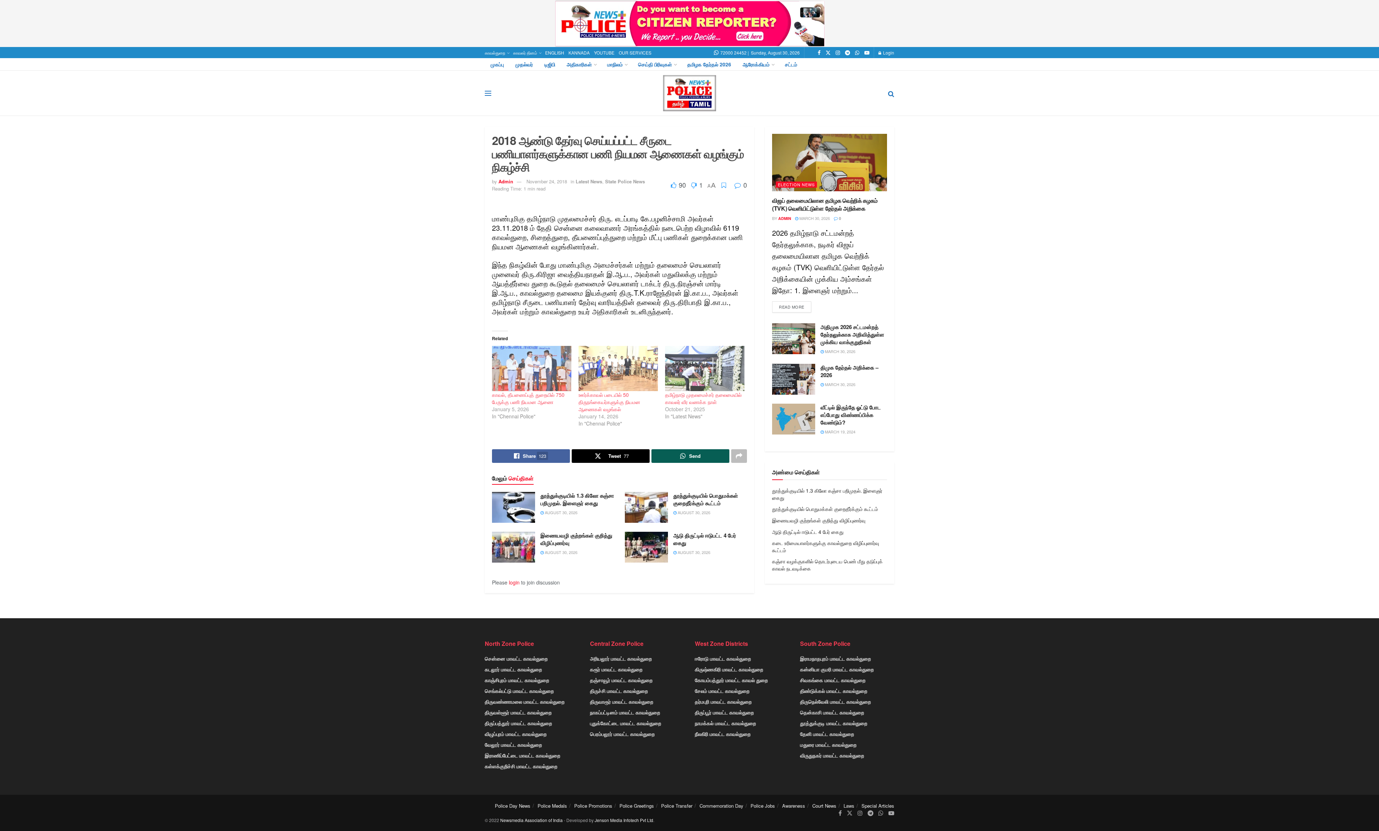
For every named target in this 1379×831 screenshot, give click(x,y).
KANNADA (579, 53)
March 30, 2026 (814, 218)
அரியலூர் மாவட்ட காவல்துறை (621, 658)
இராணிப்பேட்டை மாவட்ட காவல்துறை (522, 755)
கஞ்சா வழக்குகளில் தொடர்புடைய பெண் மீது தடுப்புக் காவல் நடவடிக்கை (827, 565)
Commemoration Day (721, 805)
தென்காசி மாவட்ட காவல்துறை (832, 712)
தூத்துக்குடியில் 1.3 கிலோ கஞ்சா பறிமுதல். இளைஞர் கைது (577, 499)
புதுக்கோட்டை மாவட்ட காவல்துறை (625, 723)
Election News (796, 184)
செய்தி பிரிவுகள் (655, 64)
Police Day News (512, 805)
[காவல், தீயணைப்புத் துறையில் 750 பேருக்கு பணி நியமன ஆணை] (531, 368)
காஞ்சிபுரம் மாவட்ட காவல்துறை (517, 680)
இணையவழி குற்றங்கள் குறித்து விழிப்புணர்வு (576, 539)
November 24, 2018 (546, 181)
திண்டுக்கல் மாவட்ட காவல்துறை (833, 690)
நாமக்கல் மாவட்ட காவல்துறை (725, 723)
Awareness (793, 805)
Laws (849, 805)
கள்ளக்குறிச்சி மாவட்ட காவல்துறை (521, 766)
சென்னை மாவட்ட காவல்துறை (516, 658)
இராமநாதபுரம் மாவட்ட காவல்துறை (835, 658)
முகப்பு (497, 64)
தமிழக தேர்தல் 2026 (709, 64)
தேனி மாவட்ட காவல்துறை (827, 733)
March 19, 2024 (839, 432)
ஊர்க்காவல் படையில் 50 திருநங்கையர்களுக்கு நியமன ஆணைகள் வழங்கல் (609, 402)
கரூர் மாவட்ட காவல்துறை (616, 669)
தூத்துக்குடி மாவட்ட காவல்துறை (833, 723)
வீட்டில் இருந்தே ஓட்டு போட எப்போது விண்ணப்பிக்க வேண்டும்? (851, 414)
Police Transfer (676, 805)
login (514, 582)
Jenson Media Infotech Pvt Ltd (624, 820)
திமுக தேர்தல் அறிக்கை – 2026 (849, 371)
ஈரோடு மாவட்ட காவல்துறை (723, 658)
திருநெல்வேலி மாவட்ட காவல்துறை (835, 701)
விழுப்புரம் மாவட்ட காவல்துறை (516, 733)
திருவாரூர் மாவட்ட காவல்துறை (621, 701)
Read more (791, 307)
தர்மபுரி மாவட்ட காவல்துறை (723, 701)
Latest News (589, 181)
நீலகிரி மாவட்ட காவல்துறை (723, 733)
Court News (824, 805)
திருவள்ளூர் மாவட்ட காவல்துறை (518, 712)
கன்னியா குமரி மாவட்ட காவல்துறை (837, 669)
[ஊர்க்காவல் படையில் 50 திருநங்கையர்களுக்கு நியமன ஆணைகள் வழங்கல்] (618, 368)
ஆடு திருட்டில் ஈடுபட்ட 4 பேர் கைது (704, 539)
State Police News (625, 181)
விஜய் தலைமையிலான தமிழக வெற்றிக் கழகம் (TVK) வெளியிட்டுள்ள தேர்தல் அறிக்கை (825, 204)
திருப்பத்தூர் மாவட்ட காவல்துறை (518, 723)
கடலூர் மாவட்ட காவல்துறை (513, 669)
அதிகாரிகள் (579, 64)
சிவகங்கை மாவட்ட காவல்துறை (832, 680)
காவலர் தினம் (525, 53)
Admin (505, 181)
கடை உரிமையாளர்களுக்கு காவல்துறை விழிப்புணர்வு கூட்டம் (825, 546)
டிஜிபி (549, 64)
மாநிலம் (615, 64)
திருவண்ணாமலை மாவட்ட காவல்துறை (525, 701)
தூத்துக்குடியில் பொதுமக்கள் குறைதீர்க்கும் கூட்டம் (705, 499)
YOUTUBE (604, 53)
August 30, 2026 (560, 512)
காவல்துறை (495, 53)
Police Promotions (593, 805)
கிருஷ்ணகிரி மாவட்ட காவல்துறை (729, 669)
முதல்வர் (524, 64)
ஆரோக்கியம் (756, 64)
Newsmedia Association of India (531, 820)
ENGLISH (554, 53)
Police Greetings (636, 805)
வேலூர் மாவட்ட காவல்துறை (513, 744)
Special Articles (878, 805)
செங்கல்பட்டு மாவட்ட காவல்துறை (519, 690)
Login (888, 53)
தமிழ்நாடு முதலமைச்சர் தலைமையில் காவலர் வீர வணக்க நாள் (703, 398)
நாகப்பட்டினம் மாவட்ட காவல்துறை (625, 712)
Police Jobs (763, 805)
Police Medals (552, 805)
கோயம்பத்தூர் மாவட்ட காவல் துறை (731, 680)
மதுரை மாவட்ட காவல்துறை (828, 744)
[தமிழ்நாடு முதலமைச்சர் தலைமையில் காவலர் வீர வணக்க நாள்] (704, 368)
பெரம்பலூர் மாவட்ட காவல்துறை (622, 733)
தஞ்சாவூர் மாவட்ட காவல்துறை (621, 680)
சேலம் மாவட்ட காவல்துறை (722, 690)
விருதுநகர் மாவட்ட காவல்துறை (832, 755)
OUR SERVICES (635, 53)
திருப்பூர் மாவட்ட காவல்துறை (724, 712)
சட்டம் (791, 64)
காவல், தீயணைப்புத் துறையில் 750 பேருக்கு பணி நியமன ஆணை (528, 398)
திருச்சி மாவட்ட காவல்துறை (619, 690)
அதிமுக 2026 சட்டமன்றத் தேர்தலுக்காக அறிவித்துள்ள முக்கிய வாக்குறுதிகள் (852, 334)
